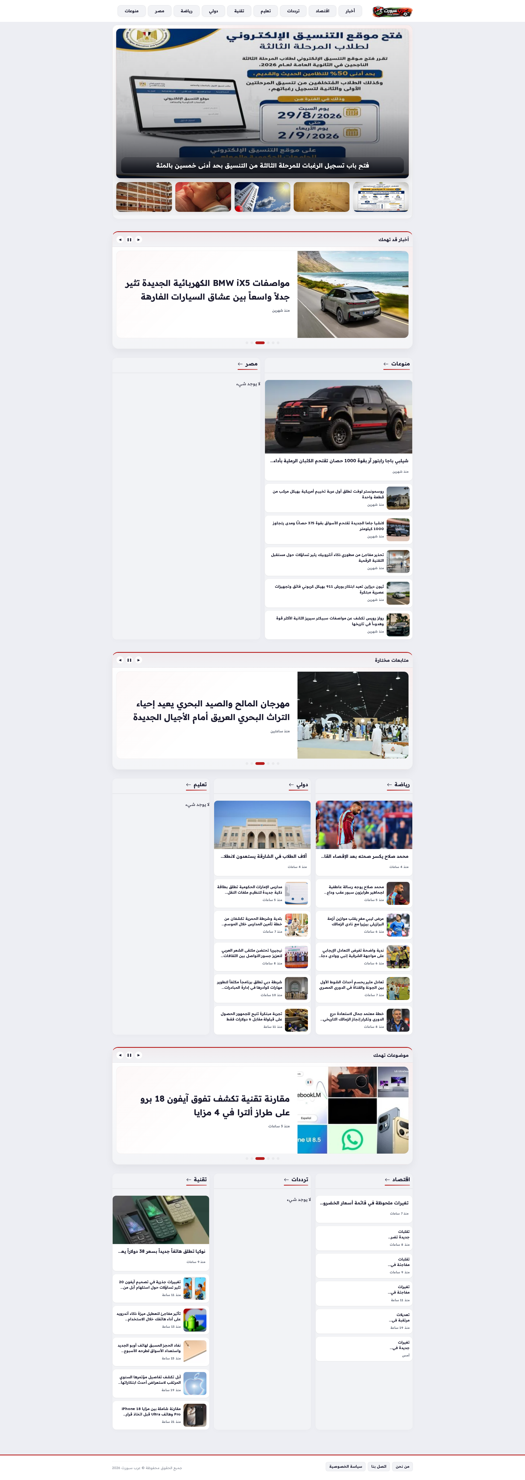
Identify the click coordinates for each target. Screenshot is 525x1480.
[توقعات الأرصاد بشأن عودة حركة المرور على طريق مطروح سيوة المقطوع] (381, 197)
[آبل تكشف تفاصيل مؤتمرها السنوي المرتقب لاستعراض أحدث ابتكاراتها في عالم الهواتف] (161, 1383)
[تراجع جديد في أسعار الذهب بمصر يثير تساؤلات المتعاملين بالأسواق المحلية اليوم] (278, 1158)
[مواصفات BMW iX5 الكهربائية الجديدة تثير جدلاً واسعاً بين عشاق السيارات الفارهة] (263, 342)
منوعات (400, 363)
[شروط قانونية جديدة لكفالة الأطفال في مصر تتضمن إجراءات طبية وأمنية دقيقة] (262, 197)
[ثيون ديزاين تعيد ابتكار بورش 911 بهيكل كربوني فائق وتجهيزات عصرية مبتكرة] (338, 593)
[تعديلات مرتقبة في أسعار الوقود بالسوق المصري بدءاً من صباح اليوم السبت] (364, 1321)
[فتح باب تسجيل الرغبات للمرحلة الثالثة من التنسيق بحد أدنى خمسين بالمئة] (144, 197)
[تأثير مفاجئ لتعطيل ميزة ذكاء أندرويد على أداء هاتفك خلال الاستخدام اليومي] (161, 1320)
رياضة (402, 784)
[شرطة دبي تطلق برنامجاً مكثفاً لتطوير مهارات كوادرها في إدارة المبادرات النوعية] (262, 988)
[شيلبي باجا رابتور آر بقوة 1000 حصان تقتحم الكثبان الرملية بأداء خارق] (338, 430)
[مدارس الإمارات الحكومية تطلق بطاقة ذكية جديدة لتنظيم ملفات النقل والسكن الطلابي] (262, 893)
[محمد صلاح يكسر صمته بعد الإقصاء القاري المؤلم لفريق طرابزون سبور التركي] (364, 838)
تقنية (200, 1179)
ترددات (300, 1179)
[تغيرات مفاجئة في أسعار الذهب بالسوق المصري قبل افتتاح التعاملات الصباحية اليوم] (364, 1293)
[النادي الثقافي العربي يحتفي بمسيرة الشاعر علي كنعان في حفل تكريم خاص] (268, 763)
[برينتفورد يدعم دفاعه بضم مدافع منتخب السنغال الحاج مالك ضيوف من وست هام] (247, 763)
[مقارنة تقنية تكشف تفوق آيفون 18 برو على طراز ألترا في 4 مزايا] (263, 1158)
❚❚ (129, 239)
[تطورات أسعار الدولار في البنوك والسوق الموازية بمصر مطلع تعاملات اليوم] (273, 1158)
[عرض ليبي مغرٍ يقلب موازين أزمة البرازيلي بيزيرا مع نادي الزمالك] (364, 925)
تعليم (200, 784)
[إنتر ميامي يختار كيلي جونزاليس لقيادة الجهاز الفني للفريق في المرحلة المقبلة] (262, 715)
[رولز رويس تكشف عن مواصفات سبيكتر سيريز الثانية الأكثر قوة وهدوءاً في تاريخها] (338, 625)
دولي (302, 784)
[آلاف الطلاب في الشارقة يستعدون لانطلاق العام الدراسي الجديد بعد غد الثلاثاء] (262, 838)
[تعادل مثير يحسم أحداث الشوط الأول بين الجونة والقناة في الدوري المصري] (364, 988)
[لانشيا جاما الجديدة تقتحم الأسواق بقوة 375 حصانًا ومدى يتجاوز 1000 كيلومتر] (338, 530)
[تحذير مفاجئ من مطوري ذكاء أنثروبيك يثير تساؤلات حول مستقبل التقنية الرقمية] (338, 562)
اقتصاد (401, 1179)
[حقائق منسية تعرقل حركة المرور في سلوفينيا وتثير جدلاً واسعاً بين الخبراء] (268, 342)
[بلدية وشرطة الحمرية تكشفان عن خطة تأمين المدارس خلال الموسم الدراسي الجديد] (262, 925)
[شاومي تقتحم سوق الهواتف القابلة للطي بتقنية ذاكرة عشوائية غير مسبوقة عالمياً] (247, 1158)
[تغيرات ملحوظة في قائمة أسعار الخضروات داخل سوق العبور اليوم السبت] (364, 1209)
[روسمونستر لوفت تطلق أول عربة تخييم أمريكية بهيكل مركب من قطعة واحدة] (338, 498)
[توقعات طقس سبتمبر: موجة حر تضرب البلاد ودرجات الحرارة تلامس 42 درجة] (321, 197)
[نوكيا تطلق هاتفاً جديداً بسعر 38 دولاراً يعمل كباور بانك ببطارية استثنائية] (161, 1233)
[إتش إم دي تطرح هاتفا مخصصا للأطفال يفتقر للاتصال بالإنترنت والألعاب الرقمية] (262, 1110)
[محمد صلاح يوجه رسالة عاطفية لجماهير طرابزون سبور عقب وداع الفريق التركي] (364, 893)
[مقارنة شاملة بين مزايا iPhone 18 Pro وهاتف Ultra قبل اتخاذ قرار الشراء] (161, 1415)
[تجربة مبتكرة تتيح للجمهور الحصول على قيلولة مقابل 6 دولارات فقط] (262, 1020)
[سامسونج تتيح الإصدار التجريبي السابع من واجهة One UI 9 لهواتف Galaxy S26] (268, 1158)
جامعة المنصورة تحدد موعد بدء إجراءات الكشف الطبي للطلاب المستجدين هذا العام (262, 166)
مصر (252, 363)
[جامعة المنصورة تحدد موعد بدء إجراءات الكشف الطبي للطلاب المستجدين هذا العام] (262, 103)
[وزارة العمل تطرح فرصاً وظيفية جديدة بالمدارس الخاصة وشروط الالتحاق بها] (203, 197)
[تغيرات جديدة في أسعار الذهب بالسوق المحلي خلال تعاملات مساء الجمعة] (364, 1349)
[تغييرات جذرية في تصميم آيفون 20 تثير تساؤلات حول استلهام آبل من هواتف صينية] (161, 1288)
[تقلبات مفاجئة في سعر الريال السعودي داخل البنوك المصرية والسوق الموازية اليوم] (364, 1266)
